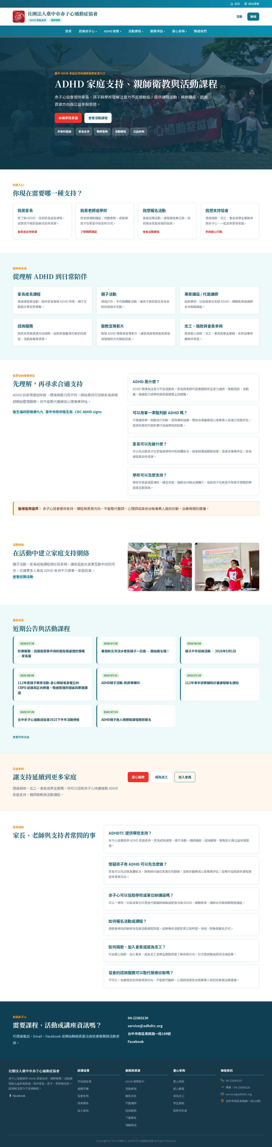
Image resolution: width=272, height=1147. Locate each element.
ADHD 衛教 (112, 31)
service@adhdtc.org (145, 1025)
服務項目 (157, 31)
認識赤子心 (88, 31)
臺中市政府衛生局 (59, 411)
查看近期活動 (23, 576)
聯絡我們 (200, 31)
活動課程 (135, 31)
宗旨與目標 (84, 1081)
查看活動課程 (98, 118)
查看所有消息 (21, 737)
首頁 (237, 4)
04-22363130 (138, 1017)
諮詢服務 (130, 1110)
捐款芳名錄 (180, 1110)
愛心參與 (179, 31)
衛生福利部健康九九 (28, 411)
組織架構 (83, 1089)
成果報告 (83, 1103)
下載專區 (130, 1118)
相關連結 (130, 1125)
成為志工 (161, 777)
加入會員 (184, 777)
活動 (239, 16)
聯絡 (253, 16)
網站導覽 (253, 4)
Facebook (136, 1041)
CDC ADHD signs (88, 411)
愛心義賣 (178, 1089)
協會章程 (83, 1096)
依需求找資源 (68, 118)
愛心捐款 (138, 777)
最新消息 (130, 1096)
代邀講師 (130, 1103)
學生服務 (178, 1103)
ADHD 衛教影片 (134, 1081)
